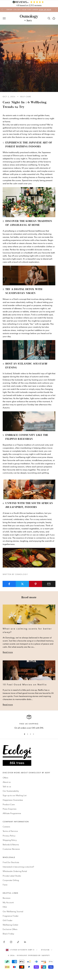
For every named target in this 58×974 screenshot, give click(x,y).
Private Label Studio (12, 875)
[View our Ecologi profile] (29, 755)
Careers (6, 826)
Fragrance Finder (10, 916)
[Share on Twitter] (22, 584)
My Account (8, 902)
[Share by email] (48, 584)
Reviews (6, 898)
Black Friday (8, 933)
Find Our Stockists (11, 862)
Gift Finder (7, 920)
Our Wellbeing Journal (13, 911)
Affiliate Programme (12, 813)
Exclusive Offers (10, 929)
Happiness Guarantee (13, 800)
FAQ (5, 907)
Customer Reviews (11, 849)
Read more (8, 652)
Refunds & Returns (11, 844)
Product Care (9, 804)
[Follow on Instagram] (11, 942)
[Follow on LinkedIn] (25, 942)
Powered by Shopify (39, 955)
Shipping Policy (10, 840)
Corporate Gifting (11, 880)
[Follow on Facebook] (4, 942)
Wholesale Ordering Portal (15, 871)
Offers (5, 777)
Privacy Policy (9, 835)
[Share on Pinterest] (35, 584)
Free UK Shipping (29, 724)
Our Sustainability (11, 791)
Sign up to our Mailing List (14, 795)
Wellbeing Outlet (10, 925)
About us (7, 782)
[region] (29, 722)
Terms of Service (10, 831)
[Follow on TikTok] (18, 942)
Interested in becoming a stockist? (18, 866)
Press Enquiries (9, 809)
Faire (5, 884)
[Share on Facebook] (9, 584)
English (45, 950)
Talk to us (7, 786)
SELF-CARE (25, 96)
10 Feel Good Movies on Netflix (25, 684)
